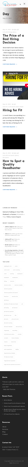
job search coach (15, 319)
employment (19, 273)
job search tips (19, 326)
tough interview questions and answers (12, 364)
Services (5, 429)
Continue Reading (9, 64)
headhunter (6, 277)
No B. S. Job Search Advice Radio (13, 106)
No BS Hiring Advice (10, 32)
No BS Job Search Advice (11, 155)
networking (14, 330)
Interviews (6, 296)
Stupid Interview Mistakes (9, 353)
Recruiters (6, 157)
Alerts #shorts (8, 400)
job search (6, 319)
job (22, 304)
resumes (6, 341)
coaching (12, 273)
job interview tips (7, 315)
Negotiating (6, 330)
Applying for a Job (7, 266)
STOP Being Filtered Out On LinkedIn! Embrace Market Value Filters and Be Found (14, 253)
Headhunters (15, 277)
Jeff (15, 104)
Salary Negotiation (8, 345)
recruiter (19, 334)
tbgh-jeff (16, 29)
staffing (17, 349)
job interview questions (9, 311)
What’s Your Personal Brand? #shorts (14, 406)
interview (12, 281)
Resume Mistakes (15, 338)
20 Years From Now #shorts (12, 414)
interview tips (15, 296)
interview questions (8, 288)
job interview (15, 307)
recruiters (6, 338)
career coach (6, 269)
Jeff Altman (6, 300)
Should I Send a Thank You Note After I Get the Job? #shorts (15, 410)
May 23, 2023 (7, 29)
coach (5, 273)
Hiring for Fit (12, 110)
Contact (5, 434)
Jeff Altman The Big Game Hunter (11, 304)
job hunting (6, 307)
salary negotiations (8, 349)
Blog (3, 432)
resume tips (13, 341)
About (4, 427)
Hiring (5, 281)
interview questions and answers (11, 292)
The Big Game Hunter (8, 356)
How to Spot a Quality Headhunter (13, 165)
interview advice (7, 285)
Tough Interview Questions (9, 360)
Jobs (15, 315)
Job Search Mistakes (8, 326)
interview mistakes (19, 285)
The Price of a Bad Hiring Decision (13, 39)
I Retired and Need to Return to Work (14, 403)
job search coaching (8, 322)
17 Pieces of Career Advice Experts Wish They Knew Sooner (14, 228)
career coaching (16, 269)
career (16, 266)
